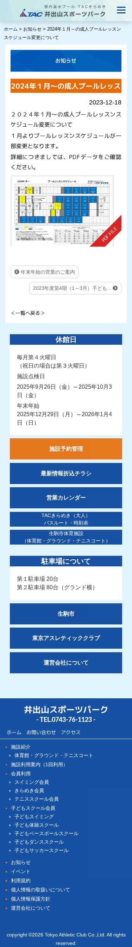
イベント (21, 871)
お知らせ (21, 862)
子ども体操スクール (36, 825)
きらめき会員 (29, 790)
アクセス (71, 732)
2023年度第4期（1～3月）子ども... (73, 288)
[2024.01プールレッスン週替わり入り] (66, 211)
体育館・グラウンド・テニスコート (53, 755)
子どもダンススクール (39, 842)
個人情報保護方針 (30, 899)
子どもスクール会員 (33, 808)
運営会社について (30, 908)
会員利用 (21, 773)
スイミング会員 (31, 782)
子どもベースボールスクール (46, 833)
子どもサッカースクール (41, 850)
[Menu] (121, 9)
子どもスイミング (34, 816)
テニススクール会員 (36, 799)
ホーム (14, 732)
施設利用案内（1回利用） (39, 764)
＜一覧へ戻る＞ (28, 313)
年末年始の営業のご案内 (47, 272)
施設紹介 (21, 747)
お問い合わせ (41, 732)
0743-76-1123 (72, 720)
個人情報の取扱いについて (40, 889)
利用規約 (21, 880)
